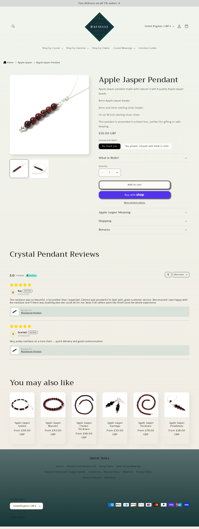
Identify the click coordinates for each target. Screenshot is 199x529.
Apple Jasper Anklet (22, 424)
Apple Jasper (25, 62)
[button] (13, 26)
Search (60, 466)
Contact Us (94, 472)
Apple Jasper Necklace (146, 424)
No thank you (109, 146)
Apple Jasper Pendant (48, 62)
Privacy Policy (144, 472)
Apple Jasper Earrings (115, 424)
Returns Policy (112, 472)
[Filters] (168, 274)
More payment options (134, 203)
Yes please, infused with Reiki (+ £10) (147, 146)
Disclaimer (110, 477)
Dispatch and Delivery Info (81, 466)
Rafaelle (21, 517)
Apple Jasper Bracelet (53, 424)
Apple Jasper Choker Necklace (84, 426)
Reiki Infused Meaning (128, 466)
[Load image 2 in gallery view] (39, 168)
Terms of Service (92, 477)
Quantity (103, 166)
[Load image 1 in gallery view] (19, 168)
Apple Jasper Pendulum (177, 424)
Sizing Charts (106, 466)
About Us (128, 472)
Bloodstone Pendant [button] (31, 313)
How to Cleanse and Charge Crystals (65, 472)
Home (10, 62)
